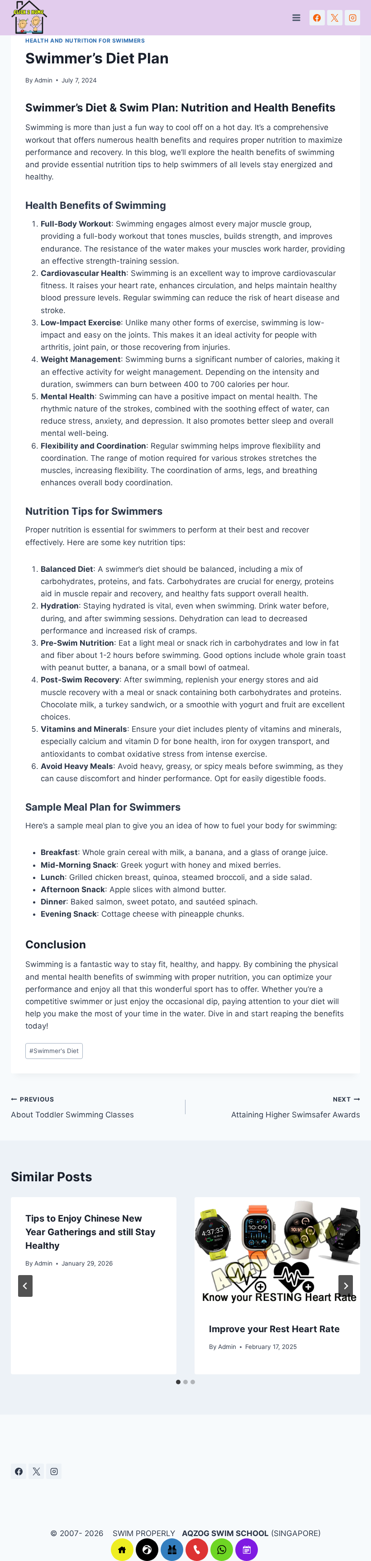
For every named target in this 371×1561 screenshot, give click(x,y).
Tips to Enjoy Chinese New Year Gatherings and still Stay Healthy (90, 1232)
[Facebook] (317, 17)
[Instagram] (352, 17)
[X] (334, 17)
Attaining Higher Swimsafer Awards (295, 1108)
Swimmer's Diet (54, 1050)
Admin (43, 80)
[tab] (178, 1382)
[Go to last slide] (25, 1286)
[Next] (345, 1286)
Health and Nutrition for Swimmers (85, 40)
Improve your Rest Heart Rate (274, 1329)
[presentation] (277, 1252)
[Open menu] (296, 18)
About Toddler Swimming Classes (72, 1108)
